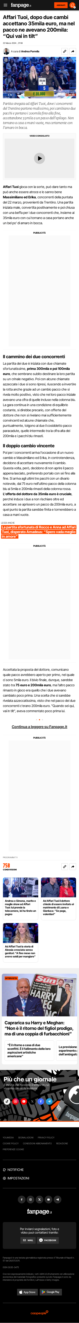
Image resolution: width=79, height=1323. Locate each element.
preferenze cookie (13, 1149)
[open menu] (4, 5)
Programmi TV (10, 857)
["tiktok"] (7, 1101)
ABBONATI (61, 5)
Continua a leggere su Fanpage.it (39, 727)
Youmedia (8, 1137)
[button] (72, 51)
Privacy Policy (46, 1137)
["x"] (32, 1101)
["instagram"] (15, 1101)
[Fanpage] (39, 1212)
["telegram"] (49, 1101)
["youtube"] (24, 1101)
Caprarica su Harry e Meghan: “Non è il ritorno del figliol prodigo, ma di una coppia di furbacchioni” (39, 1028)
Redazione (62, 1143)
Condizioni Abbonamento (37, 1143)
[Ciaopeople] (39, 1312)
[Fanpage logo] (21, 5)
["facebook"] (40, 1101)
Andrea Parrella (30, 51)
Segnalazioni (25, 1137)
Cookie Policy (11, 1143)
